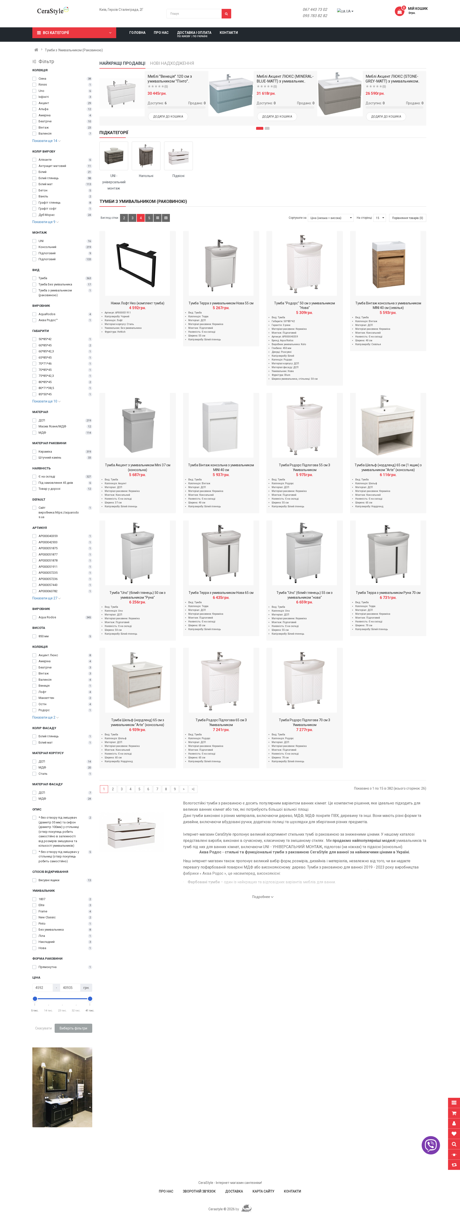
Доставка (234, 1191)
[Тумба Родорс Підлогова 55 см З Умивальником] (304, 425)
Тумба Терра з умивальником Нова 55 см (221, 303)
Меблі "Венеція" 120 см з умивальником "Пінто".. (170, 78)
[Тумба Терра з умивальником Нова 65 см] (221, 552)
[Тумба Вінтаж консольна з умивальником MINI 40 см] (221, 425)
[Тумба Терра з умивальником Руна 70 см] (388, 552)
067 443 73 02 (315, 9)
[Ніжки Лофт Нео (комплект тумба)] (137, 263)
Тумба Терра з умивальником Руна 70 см (388, 593)
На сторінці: (365, 217)
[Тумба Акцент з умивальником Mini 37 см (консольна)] (137, 425)
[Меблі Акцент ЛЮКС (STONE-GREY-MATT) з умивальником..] (339, 93)
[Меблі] (122, 93)
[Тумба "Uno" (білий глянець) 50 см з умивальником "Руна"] (137, 552)
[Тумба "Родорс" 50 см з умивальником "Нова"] (304, 263)
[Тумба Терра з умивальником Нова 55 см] (221, 263)
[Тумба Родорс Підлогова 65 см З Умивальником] (221, 680)
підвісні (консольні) (384, 847)
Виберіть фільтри (73, 1028)
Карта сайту (263, 1191)
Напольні (146, 176)
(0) (166, 86)
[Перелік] (157, 218)
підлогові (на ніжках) (343, 847)
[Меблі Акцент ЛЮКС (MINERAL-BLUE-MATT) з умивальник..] (231, 93)
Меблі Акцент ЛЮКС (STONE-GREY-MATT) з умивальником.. (393, 78)
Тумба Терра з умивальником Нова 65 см (221, 593)
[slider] (35, 999)
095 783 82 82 (315, 15)
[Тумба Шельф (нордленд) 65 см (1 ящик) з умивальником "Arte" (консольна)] (388, 425)
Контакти (292, 1191)
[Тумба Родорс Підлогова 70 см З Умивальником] (304, 680)
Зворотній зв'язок (199, 1191)
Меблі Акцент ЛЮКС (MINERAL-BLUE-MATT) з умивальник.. (285, 78)
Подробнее (261, 897)
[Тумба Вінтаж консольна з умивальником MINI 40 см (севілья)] (388, 263)
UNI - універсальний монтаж (114, 182)
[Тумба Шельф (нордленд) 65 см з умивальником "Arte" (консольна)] (137, 680)
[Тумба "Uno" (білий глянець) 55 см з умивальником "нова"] (304, 552)
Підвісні (178, 176)
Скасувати (43, 1028)
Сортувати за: (298, 217)
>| (193, 789)
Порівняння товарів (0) (407, 218)
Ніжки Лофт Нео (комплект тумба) (137, 303)
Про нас (166, 1191)
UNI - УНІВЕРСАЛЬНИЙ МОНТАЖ (292, 847)
